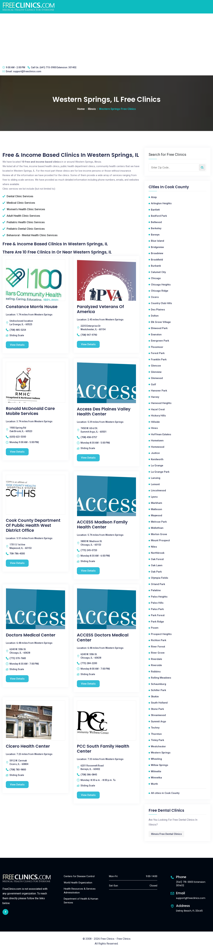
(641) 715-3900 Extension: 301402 (58, 67)
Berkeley (156, 228)
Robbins (156, 671)
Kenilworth (157, 459)
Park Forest (158, 615)
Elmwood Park (159, 328)
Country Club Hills (161, 303)
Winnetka (156, 777)
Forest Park (158, 353)
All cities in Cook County (165, 793)
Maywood (156, 515)
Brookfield (157, 259)
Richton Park (158, 640)
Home (81, 109)
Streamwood (158, 715)
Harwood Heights (161, 403)
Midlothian (157, 527)
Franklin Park (159, 359)
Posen (154, 627)
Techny (155, 727)
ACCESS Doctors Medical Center (102, 638)
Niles (154, 546)
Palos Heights (159, 596)
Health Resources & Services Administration (80, 890)
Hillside (155, 421)
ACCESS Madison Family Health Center (102, 525)
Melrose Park (159, 521)
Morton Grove (159, 534)
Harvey (155, 396)
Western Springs (160, 752)
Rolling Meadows (161, 677)
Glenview (156, 371)
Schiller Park (158, 690)
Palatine (156, 590)
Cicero (155, 297)
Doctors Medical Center (30, 635)
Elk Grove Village (161, 322)
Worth (154, 783)
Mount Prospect (160, 540)
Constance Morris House (31, 306)
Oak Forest (157, 559)
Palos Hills (157, 602)
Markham (156, 502)
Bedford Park (159, 215)
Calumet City (158, 272)
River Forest (158, 646)
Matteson (156, 509)
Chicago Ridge (159, 290)
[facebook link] (5, 912)
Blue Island (157, 240)
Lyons (154, 496)
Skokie (155, 696)
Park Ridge (157, 621)
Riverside (156, 665)
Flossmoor (157, 347)
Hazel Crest (158, 409)
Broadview (157, 253)
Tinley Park (157, 740)
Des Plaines (158, 309)
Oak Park (156, 571)
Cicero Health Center (28, 746)
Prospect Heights (161, 634)
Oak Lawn (156, 565)
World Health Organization (78, 882)
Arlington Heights (161, 203)
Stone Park (157, 709)
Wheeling (156, 758)
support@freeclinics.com (27, 71)
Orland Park (158, 584)
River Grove (158, 652)
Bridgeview (157, 247)
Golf (153, 384)
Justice (155, 453)
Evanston (156, 334)
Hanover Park (159, 390)
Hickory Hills (158, 415)
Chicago (156, 278)
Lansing (155, 477)
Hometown (157, 440)
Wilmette (156, 771)
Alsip (154, 197)
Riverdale (156, 659)
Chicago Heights (161, 284)
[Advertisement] (106, 38)
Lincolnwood (158, 490)
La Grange (157, 465)
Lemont (155, 484)
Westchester (158, 746)
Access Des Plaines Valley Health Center (103, 412)
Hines (154, 428)
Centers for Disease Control (79, 876)
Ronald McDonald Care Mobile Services (30, 411)
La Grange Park (160, 471)
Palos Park (157, 609)
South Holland (159, 702)
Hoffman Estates (161, 434)
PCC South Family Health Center (103, 749)
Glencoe (156, 365)
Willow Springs (159, 765)
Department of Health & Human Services (81, 900)
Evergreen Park (160, 340)
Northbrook (157, 552)
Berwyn (155, 234)
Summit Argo (158, 721)
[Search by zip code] (202, 167)
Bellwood (156, 222)
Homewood (157, 446)
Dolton (155, 315)
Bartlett (155, 209)
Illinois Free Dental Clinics (166, 833)
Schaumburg (158, 684)
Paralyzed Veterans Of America (100, 309)
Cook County (177, 187)
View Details (17, 344)
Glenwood (157, 378)
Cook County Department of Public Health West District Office (33, 525)
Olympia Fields (159, 577)
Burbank (156, 265)
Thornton (156, 733)
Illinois (92, 109)
